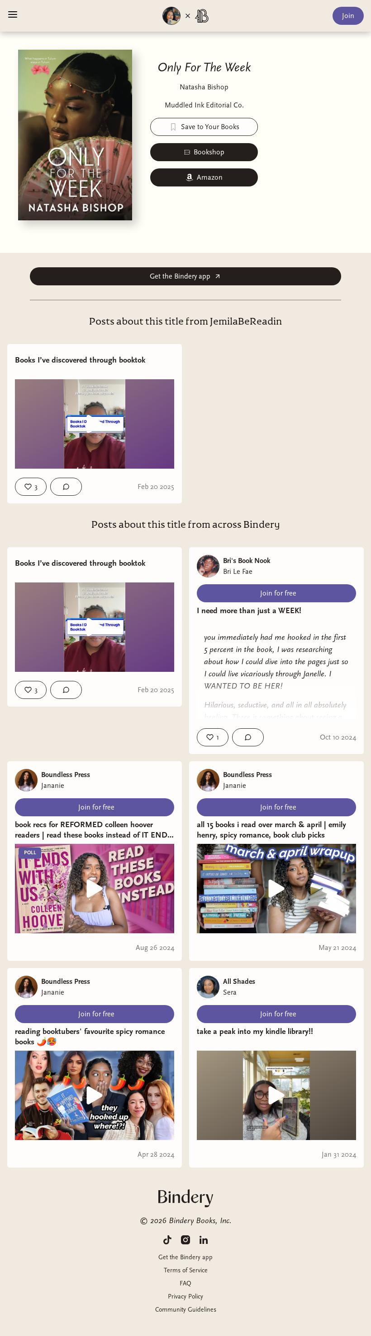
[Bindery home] (185, 1198)
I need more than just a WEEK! (249, 610)
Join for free (278, 593)
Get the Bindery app (180, 276)
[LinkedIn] (203, 1239)
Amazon (210, 177)
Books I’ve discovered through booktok (80, 360)
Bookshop (209, 152)
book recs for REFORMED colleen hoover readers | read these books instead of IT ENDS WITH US (93, 830)
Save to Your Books (210, 127)
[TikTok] (167, 1239)
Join (348, 16)
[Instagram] (185, 1239)
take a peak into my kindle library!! (255, 1031)
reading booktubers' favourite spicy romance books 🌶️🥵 (90, 1037)
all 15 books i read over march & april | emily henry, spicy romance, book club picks (271, 830)
